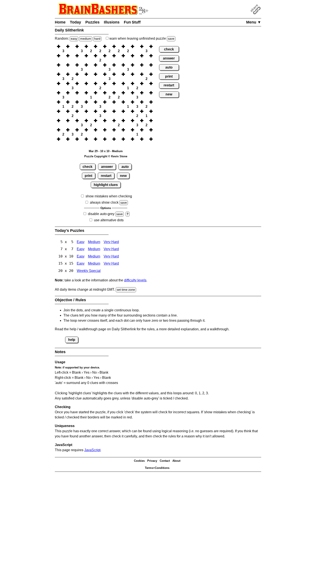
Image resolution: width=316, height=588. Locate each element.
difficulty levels (135, 280)
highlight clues (106, 185)
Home (60, 22)
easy (74, 38)
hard (97, 38)
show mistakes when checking (109, 196)
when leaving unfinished (141, 38)
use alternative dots (109, 220)
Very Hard (111, 242)
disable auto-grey (101, 214)
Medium (94, 242)
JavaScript (92, 450)
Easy (80, 242)
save (171, 38)
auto (125, 166)
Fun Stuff (132, 22)
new (123, 176)
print (88, 176)
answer (107, 166)
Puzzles (92, 22)
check (87, 166)
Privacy (152, 460)
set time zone (126, 289)
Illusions (112, 22)
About (176, 460)
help (71, 340)
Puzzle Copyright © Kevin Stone (105, 156)
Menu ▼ (253, 22)
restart (106, 176)
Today (75, 22)
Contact (165, 460)
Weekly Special (89, 271)
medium (85, 38)
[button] (63, 46)
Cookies (139, 460)
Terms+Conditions (157, 467)
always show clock (104, 202)
